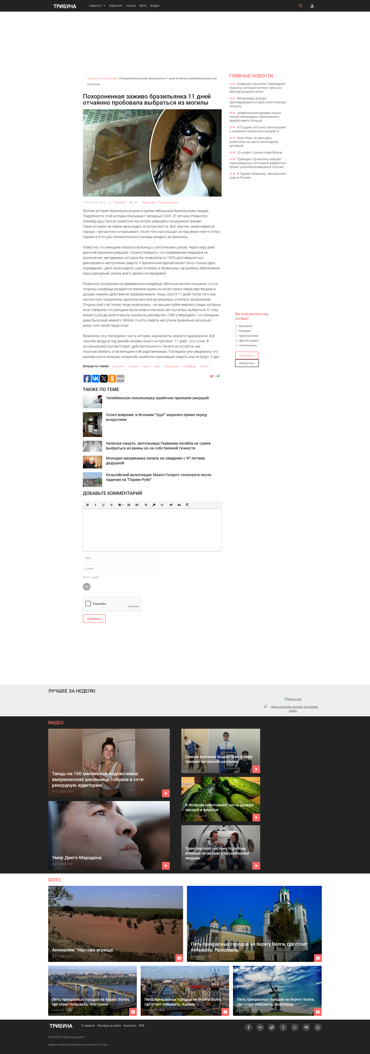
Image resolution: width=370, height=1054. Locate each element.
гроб (157, 366)
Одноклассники (249, 335)
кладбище (189, 366)
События (115, 6)
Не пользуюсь (248, 345)
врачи (146, 366)
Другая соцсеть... (250, 340)
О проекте (88, 1025)
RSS (141, 1025)
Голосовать (246, 355)
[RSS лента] (318, 1027)
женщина (118, 366)
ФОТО (54, 880)
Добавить (94, 618)
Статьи (131, 6)
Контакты (130, 1025)
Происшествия (168, 202)
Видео (154, 6)
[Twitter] (272, 1027)
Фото (143, 6)
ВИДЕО (56, 722)
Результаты (247, 363)
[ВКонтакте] (260, 1027)
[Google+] (295, 1027)
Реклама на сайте (109, 1025)
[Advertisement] (185, 42)
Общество (148, 202)
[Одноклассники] (283, 1027)
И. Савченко (117, 202)
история (133, 366)
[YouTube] (306, 1027)
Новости (95, 6)
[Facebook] (248, 1027)
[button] (87, 505)
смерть (204, 366)
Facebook (245, 331)
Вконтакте (245, 326)
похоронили (171, 366)
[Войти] (312, 6)
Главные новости (251, 76)
